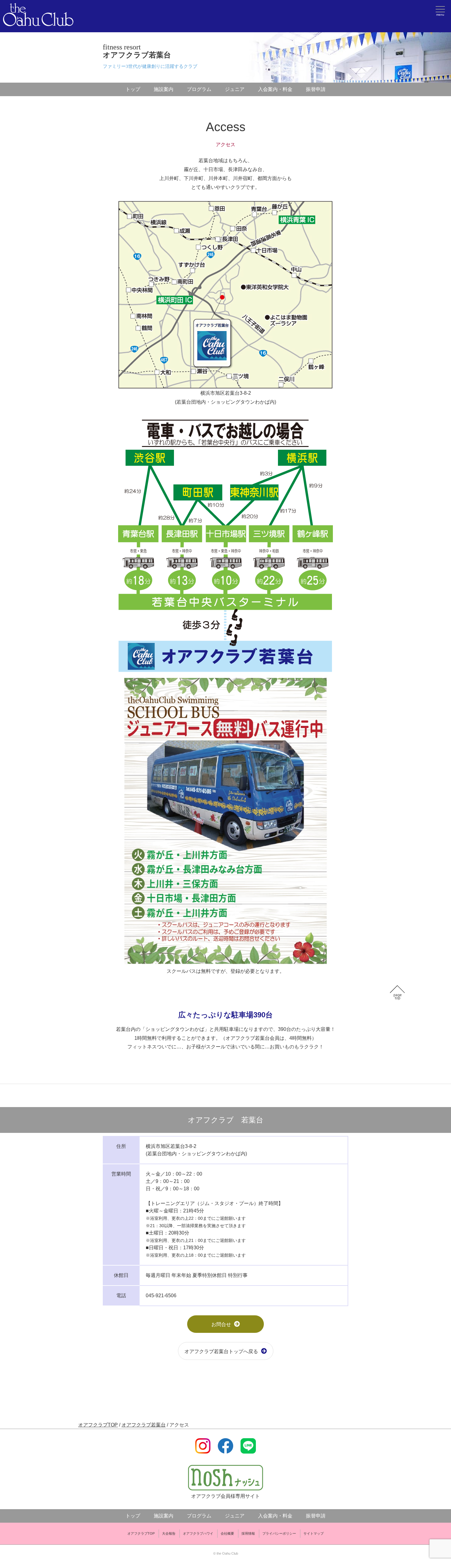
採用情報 (248, 1533)
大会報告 (168, 1533)
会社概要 (227, 1533)
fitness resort (137, 51)
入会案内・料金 (275, 89)
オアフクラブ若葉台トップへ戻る (221, 1351)
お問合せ (221, 1324)
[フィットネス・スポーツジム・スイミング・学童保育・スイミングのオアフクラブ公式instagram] (202, 1449)
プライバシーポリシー (279, 1533)
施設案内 (163, 89)
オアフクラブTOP (98, 1424)
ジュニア (235, 89)
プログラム (199, 89)
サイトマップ (313, 1533)
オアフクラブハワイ (198, 1533)
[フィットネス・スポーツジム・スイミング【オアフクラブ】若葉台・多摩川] (38, 22)
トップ (132, 89)
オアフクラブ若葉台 (143, 1424)
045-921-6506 (161, 1295)
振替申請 (316, 89)
